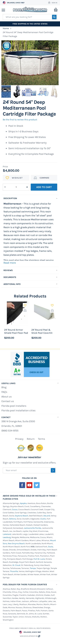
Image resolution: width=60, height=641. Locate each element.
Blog (3, 387)
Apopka (23, 503)
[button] (25, 305)
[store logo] (30, 10)
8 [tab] (34, 90)
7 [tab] (30, 90)
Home (6, 28)
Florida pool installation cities (18, 410)
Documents (9, 277)
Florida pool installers (13, 405)
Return (31, 438)
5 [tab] (21, 90)
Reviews (8, 270)
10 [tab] (42, 90)
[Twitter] (37, 485)
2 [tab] (9, 90)
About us (6, 396)
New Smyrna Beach (16, 543)
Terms (41, 438)
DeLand (46, 515)
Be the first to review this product (20, 119)
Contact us (7, 401)
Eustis (43, 519)
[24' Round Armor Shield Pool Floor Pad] (16, 314)
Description (10, 198)
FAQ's (4, 391)
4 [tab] (17, 90)
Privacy (19, 438)
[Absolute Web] (39, 636)
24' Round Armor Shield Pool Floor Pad (16, 331)
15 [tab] (32, 93)
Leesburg (7, 537)
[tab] (30, 198)
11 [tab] (46, 90)
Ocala (50, 546)
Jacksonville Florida (32, 528)
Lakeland (7, 534)
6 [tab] (25, 90)
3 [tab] (13, 90)
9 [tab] (38, 90)
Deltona (12, 519)
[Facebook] (22, 485)
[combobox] (30, 17)
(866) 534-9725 (9, 430)
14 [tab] (28, 93)
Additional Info (12, 284)
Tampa (33, 568)
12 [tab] (51, 90)
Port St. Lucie (39, 559)
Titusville (14, 571)
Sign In (54, 3)
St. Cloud (16, 565)
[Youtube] (29, 485)
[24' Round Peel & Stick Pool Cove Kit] (43, 314)
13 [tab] (55, 90)
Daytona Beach (21, 515)
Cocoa (14, 509)
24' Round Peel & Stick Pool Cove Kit (41, 331)
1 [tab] (4, 90)
